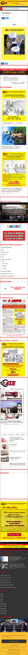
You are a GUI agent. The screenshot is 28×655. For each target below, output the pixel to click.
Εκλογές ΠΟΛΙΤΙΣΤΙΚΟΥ (7, 585)
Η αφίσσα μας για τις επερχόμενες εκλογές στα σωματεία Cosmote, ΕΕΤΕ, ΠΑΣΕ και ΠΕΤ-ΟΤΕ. (12, 189)
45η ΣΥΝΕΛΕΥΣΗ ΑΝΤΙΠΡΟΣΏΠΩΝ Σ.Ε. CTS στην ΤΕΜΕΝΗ (17, 558)
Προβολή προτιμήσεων (14, 649)
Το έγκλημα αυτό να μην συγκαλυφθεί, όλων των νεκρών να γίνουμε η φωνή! (17, 565)
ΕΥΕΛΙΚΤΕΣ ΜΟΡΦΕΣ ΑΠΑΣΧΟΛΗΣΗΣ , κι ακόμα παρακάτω (16, 439)
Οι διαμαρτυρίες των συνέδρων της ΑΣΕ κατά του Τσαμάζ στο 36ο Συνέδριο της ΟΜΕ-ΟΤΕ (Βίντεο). (11, 78)
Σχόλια (17, 434)
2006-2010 (3, 604)
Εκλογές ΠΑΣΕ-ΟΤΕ (5, 577)
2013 (1, 596)
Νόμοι (2, 250)
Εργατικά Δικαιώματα (6, 247)
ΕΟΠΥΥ (4, 266)
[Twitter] (14, 226)
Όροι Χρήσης (17, 653)
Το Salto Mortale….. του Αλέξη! (12, 123)
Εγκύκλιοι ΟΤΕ (5, 252)
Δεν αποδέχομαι (14, 645)
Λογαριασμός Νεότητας (7, 273)
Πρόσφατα (4, 434)
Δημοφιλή (11, 434)
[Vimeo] (19, 226)
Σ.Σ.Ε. (2, 257)
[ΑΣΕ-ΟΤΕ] (14, 3)
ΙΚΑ (3, 261)
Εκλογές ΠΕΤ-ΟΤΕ (5, 575)
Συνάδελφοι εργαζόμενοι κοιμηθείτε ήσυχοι (15, 458)
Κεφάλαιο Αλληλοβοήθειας (8, 276)
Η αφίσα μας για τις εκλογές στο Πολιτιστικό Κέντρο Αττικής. (11, 147)
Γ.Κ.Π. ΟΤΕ (4, 254)
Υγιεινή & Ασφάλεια (6, 271)
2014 (1, 594)
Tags (22, 434)
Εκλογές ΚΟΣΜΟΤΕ (5, 582)
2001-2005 (3, 606)
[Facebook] (11, 226)
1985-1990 (3, 613)
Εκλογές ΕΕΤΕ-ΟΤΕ (5, 580)
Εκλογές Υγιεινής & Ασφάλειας (8, 587)
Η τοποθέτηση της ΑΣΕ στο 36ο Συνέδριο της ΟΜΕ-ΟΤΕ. (17, 82)
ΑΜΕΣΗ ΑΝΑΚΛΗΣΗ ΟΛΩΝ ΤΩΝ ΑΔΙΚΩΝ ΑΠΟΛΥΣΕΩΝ (17, 464)
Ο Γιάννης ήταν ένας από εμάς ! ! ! (11, 8)
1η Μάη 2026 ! (13, 444)
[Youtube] (17, 226)
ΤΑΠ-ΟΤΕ (5, 263)
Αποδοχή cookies (14, 641)
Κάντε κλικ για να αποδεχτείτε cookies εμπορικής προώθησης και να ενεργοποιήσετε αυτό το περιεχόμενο (14, 212)
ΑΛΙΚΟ (4, 268)
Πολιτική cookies (10, 653)
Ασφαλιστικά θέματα (6, 259)
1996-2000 (3, 608)
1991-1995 (3, 611)
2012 (1, 599)
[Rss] (8, 226)
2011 (1, 601)
